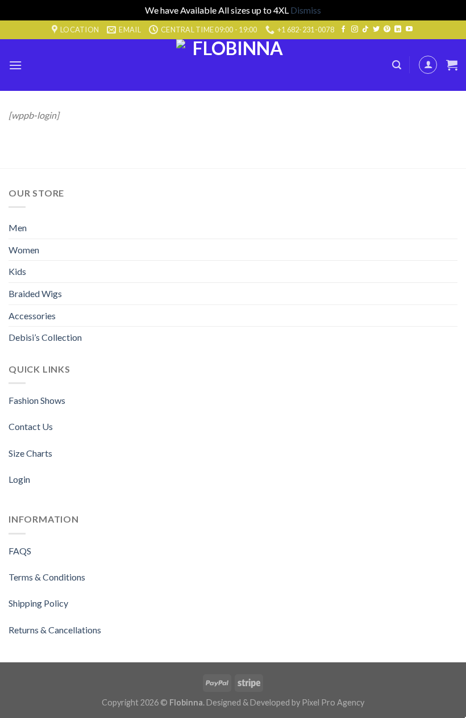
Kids (17, 271)
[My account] (428, 65)
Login (19, 479)
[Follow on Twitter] (376, 30)
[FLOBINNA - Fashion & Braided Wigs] (233, 65)
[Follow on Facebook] (343, 30)
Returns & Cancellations (55, 629)
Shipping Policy (38, 603)
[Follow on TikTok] (365, 30)
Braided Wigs (35, 293)
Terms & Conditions (47, 576)
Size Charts (30, 453)
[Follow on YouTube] (409, 30)
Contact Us (31, 426)
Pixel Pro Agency (333, 702)
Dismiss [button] (305, 10)
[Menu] (15, 65)
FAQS (20, 550)
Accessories (32, 315)
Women (24, 249)
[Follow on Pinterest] (387, 30)
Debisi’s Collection (45, 337)
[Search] (396, 65)
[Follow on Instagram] (354, 30)
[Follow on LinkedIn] (397, 30)
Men (18, 227)
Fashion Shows (37, 400)
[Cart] (451, 64)
